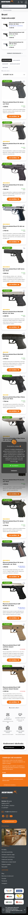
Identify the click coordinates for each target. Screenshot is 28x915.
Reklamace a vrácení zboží (9, 862)
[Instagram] (6, 816)
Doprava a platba (6, 864)
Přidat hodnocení (9, 747)
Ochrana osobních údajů (8, 854)
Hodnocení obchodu (7, 859)
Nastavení (14, 470)
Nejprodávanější (15, 64)
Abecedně (5, 67)
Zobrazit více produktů (14, 53)
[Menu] (26, 2)
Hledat (24, 6)
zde (16, 461)
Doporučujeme (6, 60)
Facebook (4, 881)
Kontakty (4, 849)
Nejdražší (5, 64)
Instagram (4, 883)
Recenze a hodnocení (7, 876)
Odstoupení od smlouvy (8, 857)
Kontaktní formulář (9, 821)
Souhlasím (15, 465)
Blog (3, 873)
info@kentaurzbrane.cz (11, 811)
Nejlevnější (16, 60)
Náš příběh (4, 867)
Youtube (4, 878)
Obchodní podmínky (7, 852)
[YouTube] (11, 816)
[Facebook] (3, 816)
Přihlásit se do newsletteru (10, 784)
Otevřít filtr (8, 74)
